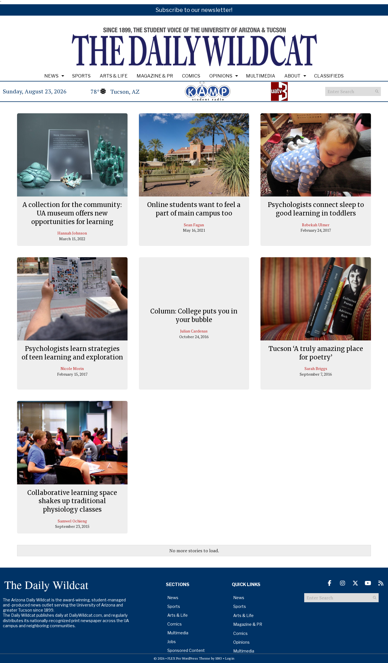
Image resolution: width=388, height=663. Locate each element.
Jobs (171, 641)
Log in (229, 658)
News (51, 76)
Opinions (220, 76)
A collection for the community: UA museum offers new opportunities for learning (72, 213)
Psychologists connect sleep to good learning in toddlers (316, 209)
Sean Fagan (194, 224)
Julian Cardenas (194, 331)
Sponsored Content (186, 650)
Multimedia (260, 76)
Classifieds (329, 76)
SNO (218, 658)
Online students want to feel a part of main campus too (194, 209)
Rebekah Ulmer (315, 224)
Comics (191, 76)
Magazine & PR (155, 76)
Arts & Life (114, 76)
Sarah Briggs (315, 368)
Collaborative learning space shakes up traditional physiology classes (72, 501)
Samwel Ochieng (72, 521)
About (292, 76)
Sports (81, 76)
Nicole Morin (72, 368)
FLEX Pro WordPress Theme (189, 658)
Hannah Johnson (72, 233)
